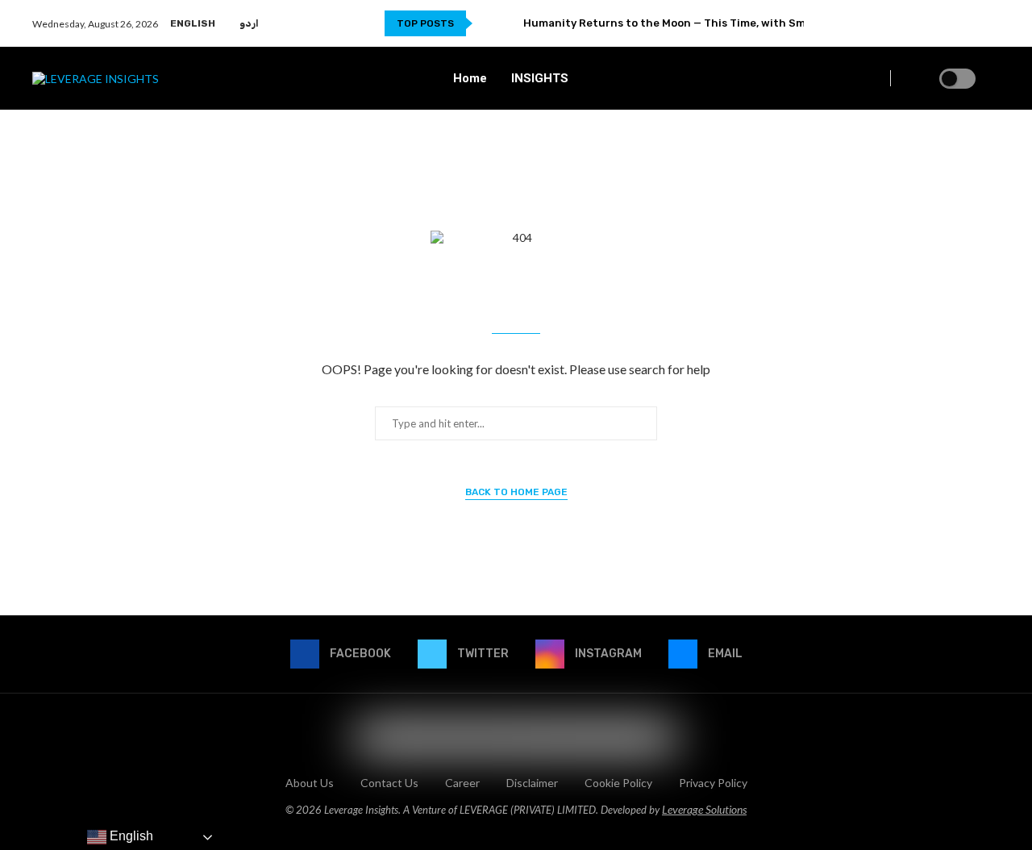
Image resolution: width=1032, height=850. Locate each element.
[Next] (508, 23)
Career (462, 783)
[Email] (990, 23)
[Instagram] (972, 23)
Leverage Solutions (704, 809)
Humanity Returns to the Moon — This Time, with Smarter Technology (711, 23)
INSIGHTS (539, 78)
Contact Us (389, 783)
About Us (309, 783)
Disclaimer (532, 783)
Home (470, 78)
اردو (249, 23)
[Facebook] (935, 23)
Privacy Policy (713, 783)
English (192, 23)
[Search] (992, 78)
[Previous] (488, 23)
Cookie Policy (618, 783)
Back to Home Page (516, 492)
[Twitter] (953, 23)
